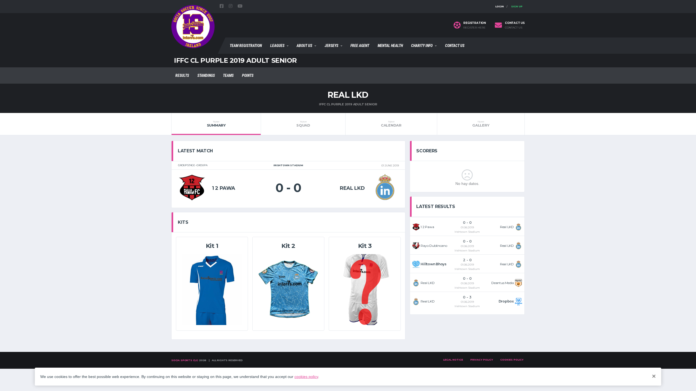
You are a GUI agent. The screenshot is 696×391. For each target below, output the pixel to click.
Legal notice (453, 359)
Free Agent (359, 45)
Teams (228, 75)
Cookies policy (511, 359)
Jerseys (331, 45)
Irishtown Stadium (467, 232)
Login (499, 6)
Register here (474, 27)
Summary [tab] (216, 123)
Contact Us (454, 45)
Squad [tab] (303, 123)
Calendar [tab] (391, 123)
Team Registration (246, 45)
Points (247, 75)
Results (182, 75)
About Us (304, 45)
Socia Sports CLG (184, 360)
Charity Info (422, 45)
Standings (206, 75)
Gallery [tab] (480, 123)
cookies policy (306, 376)
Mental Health (390, 45)
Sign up (517, 6)
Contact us (513, 27)
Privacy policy (481, 359)
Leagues (277, 45)
